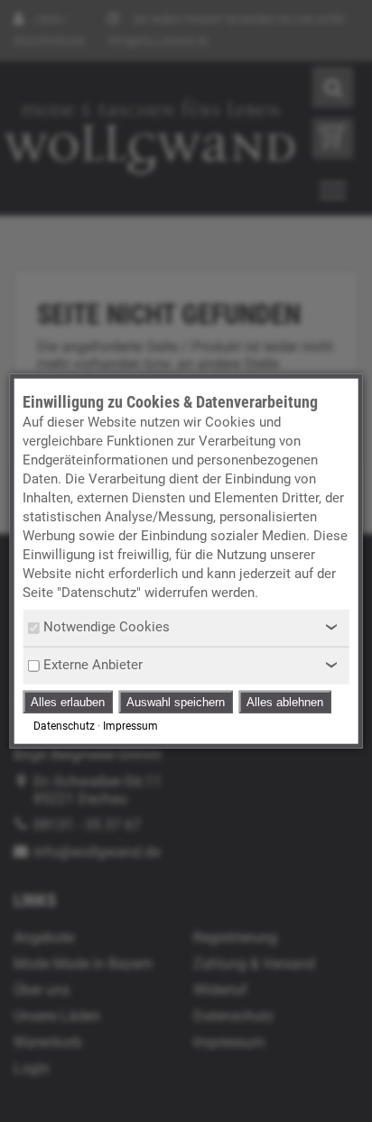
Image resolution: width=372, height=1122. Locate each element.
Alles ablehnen (284, 702)
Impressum (130, 726)
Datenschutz (64, 726)
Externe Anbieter (93, 665)
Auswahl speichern (175, 702)
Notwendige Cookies (106, 627)
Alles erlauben (68, 702)
